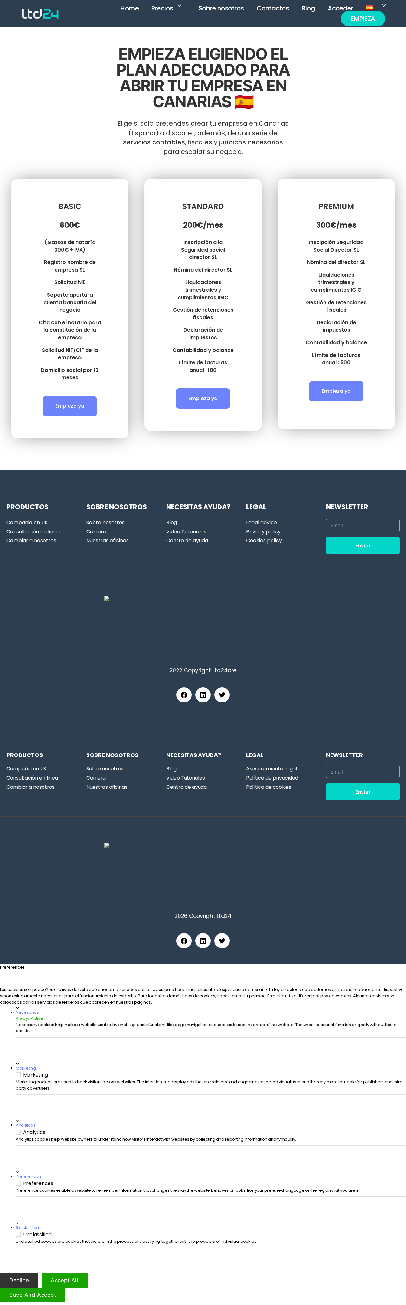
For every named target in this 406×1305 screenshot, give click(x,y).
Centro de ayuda (187, 540)
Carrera (96, 531)
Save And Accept (32, 1294)
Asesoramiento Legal (271, 768)
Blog (308, 8)
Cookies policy (264, 540)
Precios (162, 8)
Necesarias (27, 1012)
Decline (19, 1280)
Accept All (64, 1280)
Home (130, 8)
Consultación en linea (33, 531)
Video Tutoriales (186, 531)
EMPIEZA (363, 18)
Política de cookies (268, 787)
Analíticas (25, 1125)
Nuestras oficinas (107, 540)
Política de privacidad (272, 777)
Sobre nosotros (221, 8)
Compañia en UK (27, 522)
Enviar (363, 546)
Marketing (26, 1068)
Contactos (273, 8)
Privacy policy (263, 531)
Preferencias (29, 1176)
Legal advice (261, 522)
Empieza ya (69, 406)
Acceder (340, 8)
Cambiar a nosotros (31, 540)
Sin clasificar (28, 1227)
